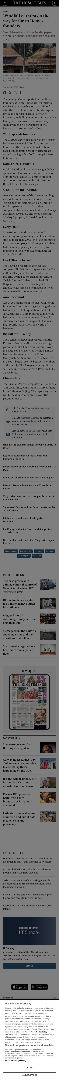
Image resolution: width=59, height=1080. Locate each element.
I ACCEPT (29, 1067)
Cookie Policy (41, 1032)
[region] (29, 1039)
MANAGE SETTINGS (29, 1075)
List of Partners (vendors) (15, 1061)
